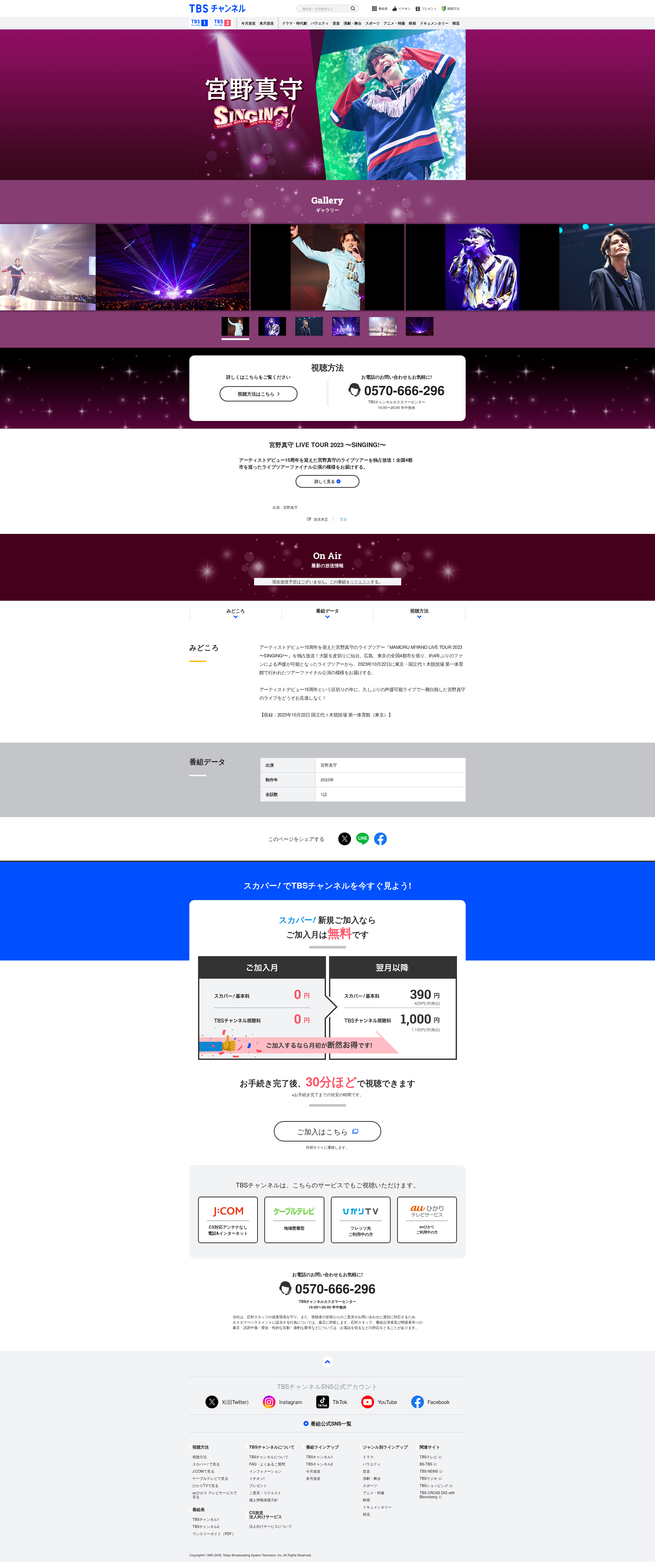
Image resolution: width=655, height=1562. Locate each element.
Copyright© (197, 1555)
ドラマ (368, 1456)
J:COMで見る (203, 1471)
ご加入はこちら (322, 1131)
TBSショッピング (434, 1485)
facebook (380, 838)
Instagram (290, 1402)
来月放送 (266, 23)
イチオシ (404, 8)
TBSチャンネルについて (268, 1456)
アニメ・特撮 (394, 23)
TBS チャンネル (217, 8)
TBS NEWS (429, 1471)
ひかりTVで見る (205, 1485)
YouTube (387, 1402)
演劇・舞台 (353, 23)
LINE (362, 838)
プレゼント (429, 8)
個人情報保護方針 (263, 1499)
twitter (344, 838)
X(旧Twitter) (235, 1402)
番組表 (383, 8)
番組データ (327, 610)
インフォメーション (265, 1471)
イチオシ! (257, 1478)
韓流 (456, 23)
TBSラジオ (428, 1478)
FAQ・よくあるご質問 (267, 1463)
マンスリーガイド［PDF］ (213, 1533)
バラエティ (320, 23)
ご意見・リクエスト (265, 1492)
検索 (353, 8)
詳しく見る (324, 481)
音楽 (336, 23)
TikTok (340, 1402)
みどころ (235, 610)
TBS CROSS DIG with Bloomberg (437, 1494)
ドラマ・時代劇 (294, 23)
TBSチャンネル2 (222, 23)
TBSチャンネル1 (199, 23)
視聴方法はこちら (256, 394)
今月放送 (248, 23)
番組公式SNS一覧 (331, 1423)
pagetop (327, 1361)
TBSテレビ (428, 1456)
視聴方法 (453, 8)
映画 (412, 23)
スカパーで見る (206, 1463)
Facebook (439, 1402)
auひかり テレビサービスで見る (214, 1494)
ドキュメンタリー (434, 23)
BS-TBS (426, 1463)
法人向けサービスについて (270, 1526)
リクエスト (360, 582)
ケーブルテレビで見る (210, 1478)
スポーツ (372, 23)
